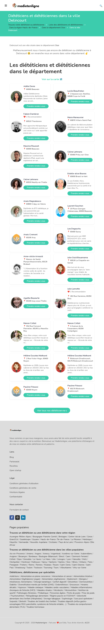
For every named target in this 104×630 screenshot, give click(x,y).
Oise (57, 45)
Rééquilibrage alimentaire (37, 595)
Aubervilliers (86, 553)
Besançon (22, 556)
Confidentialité (16, 496)
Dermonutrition (86, 581)
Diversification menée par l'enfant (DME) (36, 584)
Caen (68, 556)
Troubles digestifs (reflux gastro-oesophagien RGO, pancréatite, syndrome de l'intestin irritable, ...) (48, 603)
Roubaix (47, 564)
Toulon (29, 567)
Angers (38, 553)
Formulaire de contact (19, 509)
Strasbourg (20, 567)
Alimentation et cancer (62, 576)
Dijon (19, 559)
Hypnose (22, 587)
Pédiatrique (43, 593)
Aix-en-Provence (17, 553)
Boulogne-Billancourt (48, 556)
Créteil (12, 559)
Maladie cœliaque (35, 587)
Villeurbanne (65, 567)
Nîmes (75, 562)
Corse (89, 536)
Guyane (35, 539)
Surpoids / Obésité (18, 601)
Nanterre (53, 562)
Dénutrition (73, 581)
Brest (61, 556)
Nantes (61, 562)
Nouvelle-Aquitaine (38, 542)
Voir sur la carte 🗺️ (52, 79)
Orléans (82, 562)
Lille (54, 559)
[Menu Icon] (6, 5)
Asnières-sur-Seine (70, 553)
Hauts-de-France (48, 539)
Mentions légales (17, 492)
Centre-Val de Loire (76, 536)
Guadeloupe (25, 539)
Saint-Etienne (78, 564)
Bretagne (62, 536)
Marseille (76, 559)
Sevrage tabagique (52, 598)
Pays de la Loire (66, 542)
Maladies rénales (44, 590)
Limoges (61, 559)
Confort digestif (59, 581)
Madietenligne (41, 622)
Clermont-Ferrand (80, 556)
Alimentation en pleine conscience (35, 576)
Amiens (29, 553)
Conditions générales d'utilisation (24, 483)
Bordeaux (33, 556)
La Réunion (76, 539)
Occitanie (53, 542)
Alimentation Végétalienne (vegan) (25, 579)
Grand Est (14, 539)
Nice (68, 562)
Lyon (69, 559)
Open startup (15, 470)
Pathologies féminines (26, 593)
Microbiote (58, 590)
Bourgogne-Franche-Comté (45, 536)
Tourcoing (48, 567)
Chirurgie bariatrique (42, 581)
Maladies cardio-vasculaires (57, 587)
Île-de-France (63, 539)
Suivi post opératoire (83, 598)
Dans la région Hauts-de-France (23, 27)
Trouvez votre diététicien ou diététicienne (26, 24)
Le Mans (46, 559)
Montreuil (25, 562)
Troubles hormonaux (35, 607)
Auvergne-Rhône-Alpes (20, 536)
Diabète (13, 584)
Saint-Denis (65, 564)
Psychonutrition (17, 595)
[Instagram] (17, 517)
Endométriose (61, 584)
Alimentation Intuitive (82, 576)
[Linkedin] (23, 517)
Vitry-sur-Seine (79, 567)
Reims (31, 564)
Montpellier (15, 562)
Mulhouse (35, 562)
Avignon (13, 556)
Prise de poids (88, 593)
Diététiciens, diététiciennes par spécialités (32, 572)
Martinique (87, 539)
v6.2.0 (87, 622)
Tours (56, 567)
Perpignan (14, 564)
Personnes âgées (57, 593)
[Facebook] (12, 517)
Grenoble (27, 559)
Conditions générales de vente (23, 488)
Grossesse (74, 584)
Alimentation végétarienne (53, 579)
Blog (12, 457)
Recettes (14, 466)
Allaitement (72, 579)
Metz (84, 559)
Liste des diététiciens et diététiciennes (66, 24)
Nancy (44, 562)
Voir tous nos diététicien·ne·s (52, 410)
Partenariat (14, 461)
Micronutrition (70, 590)
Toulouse (38, 567)
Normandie (23, 542)
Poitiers (23, 564)
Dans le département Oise (54, 27)
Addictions (14, 576)
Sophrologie (67, 598)
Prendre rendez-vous (36, 106)
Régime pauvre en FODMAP (62, 595)
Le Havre (37, 559)
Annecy (46, 553)
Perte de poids (73, 593)
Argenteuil (55, 553)
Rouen (56, 564)
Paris (90, 562)
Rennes (39, 564)
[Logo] (26, 5)
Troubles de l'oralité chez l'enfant (42, 601)
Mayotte (13, 542)
